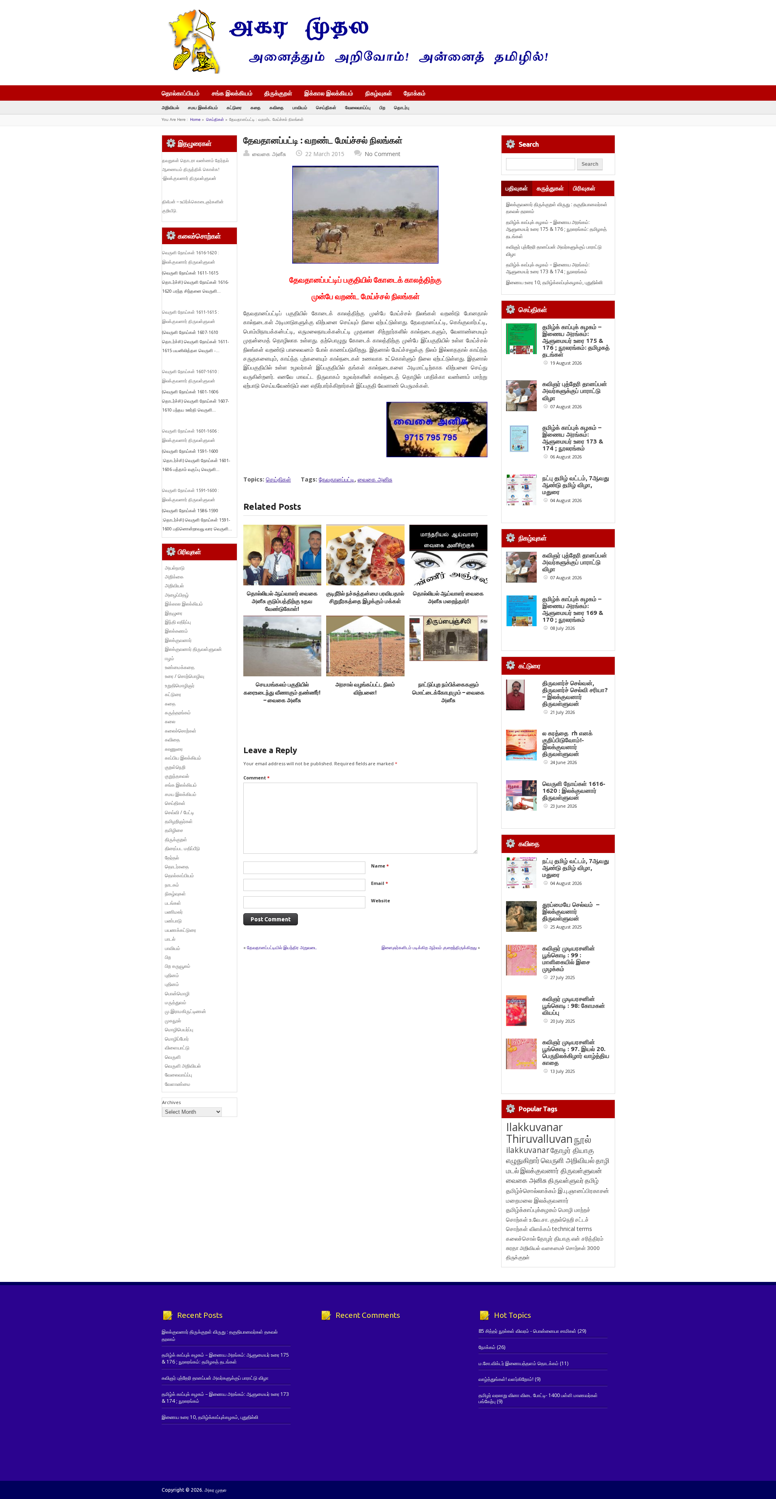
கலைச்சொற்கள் (180, 730)
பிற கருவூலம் (177, 966)
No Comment (383, 154)
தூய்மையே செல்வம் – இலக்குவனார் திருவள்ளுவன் (570, 911)
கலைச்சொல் (521, 1238)
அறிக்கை (174, 576)
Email (379, 883)
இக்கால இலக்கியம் (328, 93)
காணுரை (174, 748)
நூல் (582, 1139)
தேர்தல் (172, 857)
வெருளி (173, 1057)
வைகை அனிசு (375, 479)
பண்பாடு (173, 920)
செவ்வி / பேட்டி (179, 812)
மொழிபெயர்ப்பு (179, 1029)
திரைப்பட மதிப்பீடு (182, 848)
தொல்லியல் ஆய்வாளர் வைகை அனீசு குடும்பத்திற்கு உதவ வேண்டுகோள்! (282, 601)
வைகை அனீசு (269, 154)
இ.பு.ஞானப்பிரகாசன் (583, 1191)
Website (380, 900)
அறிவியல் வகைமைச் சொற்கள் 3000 (560, 1248)
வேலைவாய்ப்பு (358, 107)
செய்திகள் (326, 107)
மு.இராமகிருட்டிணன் (185, 1011)
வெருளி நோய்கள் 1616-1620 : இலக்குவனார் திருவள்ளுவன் (573, 790)
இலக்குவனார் (178, 640)
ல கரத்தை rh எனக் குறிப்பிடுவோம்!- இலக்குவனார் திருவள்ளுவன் (567, 743)
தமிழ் (592, 1180)
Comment (256, 778)
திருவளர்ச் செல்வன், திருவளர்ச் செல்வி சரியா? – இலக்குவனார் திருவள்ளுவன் (575, 693)
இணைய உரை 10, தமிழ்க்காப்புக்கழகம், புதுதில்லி (554, 282)
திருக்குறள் (278, 93)
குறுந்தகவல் (177, 776)
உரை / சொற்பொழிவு (184, 676)
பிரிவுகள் (584, 188)
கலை (170, 721)
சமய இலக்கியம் (203, 107)
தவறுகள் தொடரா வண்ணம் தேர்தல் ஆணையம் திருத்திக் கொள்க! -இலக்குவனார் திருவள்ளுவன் (195, 169)
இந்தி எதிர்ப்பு (178, 622)
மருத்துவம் (175, 1002)
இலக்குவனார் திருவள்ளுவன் (193, 649)
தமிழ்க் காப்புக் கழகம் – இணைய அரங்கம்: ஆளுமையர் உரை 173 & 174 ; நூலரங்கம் (548, 268)
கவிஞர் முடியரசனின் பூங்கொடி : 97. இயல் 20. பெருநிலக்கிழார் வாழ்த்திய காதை (575, 1052)
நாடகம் (172, 884)
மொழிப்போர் (177, 1038)
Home (195, 119)
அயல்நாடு (175, 567)
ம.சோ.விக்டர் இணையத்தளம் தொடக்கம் (519, 1363)
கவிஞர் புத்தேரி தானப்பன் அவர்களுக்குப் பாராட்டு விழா (574, 390)
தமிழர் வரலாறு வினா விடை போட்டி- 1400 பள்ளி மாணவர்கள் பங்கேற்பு (538, 1398)
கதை (256, 107)
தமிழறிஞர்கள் (179, 821)
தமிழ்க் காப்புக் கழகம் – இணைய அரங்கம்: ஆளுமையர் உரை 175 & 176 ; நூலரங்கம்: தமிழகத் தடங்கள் (556, 229)
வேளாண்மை (177, 1084)
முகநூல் (173, 1020)
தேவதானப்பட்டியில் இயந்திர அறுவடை (282, 947)
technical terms (572, 1229)
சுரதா (512, 1248)
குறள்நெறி (175, 767)
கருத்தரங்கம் (178, 712)
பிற (382, 107)
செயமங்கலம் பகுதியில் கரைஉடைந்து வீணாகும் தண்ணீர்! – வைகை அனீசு (282, 692)
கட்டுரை (234, 107)
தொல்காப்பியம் (181, 93)
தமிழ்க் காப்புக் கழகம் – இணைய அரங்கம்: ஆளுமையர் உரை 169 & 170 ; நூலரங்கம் (572, 609)
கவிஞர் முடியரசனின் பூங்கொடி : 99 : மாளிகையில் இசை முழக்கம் (568, 958)
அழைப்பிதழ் (177, 594)
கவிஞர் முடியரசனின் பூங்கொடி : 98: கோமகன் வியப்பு (573, 1005)
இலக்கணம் (176, 630)
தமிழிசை (174, 830)
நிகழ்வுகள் (378, 93)
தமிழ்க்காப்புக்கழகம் (531, 1210)
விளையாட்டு (177, 1047)
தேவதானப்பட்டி (336, 479)
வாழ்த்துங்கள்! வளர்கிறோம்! (506, 1379)
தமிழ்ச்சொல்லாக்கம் (531, 1191)
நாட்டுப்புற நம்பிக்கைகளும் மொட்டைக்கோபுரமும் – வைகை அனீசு (448, 692)
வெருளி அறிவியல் (183, 1065)
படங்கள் (173, 902)
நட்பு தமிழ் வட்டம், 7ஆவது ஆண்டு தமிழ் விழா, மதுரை (575, 485)
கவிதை (277, 107)
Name (380, 866)
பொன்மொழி (177, 993)
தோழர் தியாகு (553, 1238)
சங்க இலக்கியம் (232, 93)
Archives (171, 1102)
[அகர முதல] (355, 72)
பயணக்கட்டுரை (180, 930)
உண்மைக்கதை (179, 667)
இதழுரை (173, 613)
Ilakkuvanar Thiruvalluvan (539, 1133)
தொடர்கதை (177, 866)
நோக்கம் (415, 94)
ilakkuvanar (527, 1149)
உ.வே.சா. (539, 1219)
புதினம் (172, 975)
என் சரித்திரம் (587, 1238)
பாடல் (170, 938)
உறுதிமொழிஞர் (179, 685)
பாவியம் (300, 107)
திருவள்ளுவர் (566, 1180)
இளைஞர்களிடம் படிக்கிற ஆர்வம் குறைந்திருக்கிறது (429, 947)
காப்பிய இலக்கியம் (183, 757)
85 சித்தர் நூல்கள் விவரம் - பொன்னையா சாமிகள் (527, 1331)
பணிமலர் (174, 911)
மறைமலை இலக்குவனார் (537, 1200)
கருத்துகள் (550, 188)
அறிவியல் (170, 107)
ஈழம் (169, 658)
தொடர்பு (401, 107)
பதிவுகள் (517, 188)
